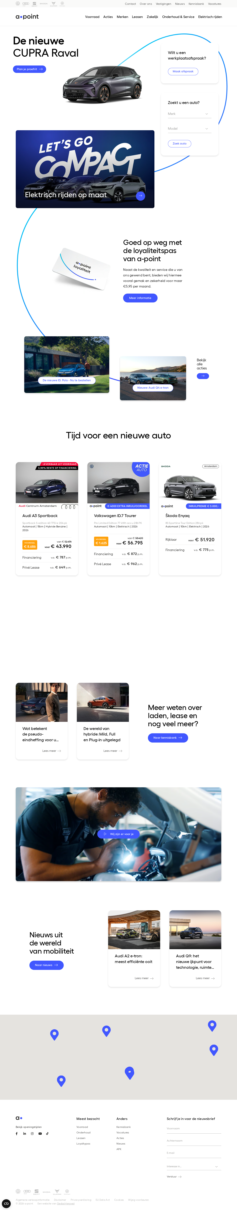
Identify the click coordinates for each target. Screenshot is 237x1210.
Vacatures (214, 3)
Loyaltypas (83, 1143)
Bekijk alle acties (202, 364)
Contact (130, 3)
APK (118, 1149)
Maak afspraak (183, 71)
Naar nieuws (44, 965)
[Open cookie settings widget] (6, 1203)
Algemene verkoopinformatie (33, 1199)
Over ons (146, 3)
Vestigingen (163, 3)
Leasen (81, 1138)
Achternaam (175, 1140)
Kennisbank (196, 3)
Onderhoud (83, 1132)
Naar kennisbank (166, 737)
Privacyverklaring (81, 1199)
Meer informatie (140, 297)
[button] (54, 1035)
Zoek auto (179, 143)
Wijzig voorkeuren (138, 1199)
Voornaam (173, 1128)
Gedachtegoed (66, 1203)
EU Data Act (103, 1199)
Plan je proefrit (27, 69)
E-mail (170, 1152)
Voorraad (82, 1126)
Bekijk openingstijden (29, 1126)
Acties (120, 1138)
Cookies (119, 1199)
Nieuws (180, 3)
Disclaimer (60, 1199)
